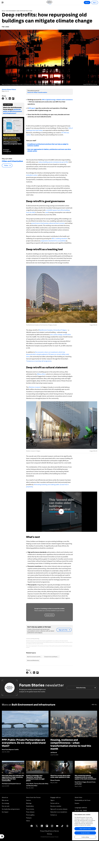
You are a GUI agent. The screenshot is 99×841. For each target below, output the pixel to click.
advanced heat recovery (57, 223)
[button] (61, 511)
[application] (61, 512)
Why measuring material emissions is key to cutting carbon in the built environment (85, 777)
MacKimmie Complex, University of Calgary (53, 330)
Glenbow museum (34, 387)
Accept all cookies (85, 833)
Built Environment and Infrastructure (17, 11)
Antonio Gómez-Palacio (9, 89)
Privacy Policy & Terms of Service (49, 831)
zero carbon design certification (60, 334)
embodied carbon (32, 175)
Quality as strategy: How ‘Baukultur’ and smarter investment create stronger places (35, 778)
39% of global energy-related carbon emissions (57, 99)
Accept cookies (49, 615)
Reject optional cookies (85, 828)
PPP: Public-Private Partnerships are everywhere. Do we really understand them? (24, 742)
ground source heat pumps (39, 223)
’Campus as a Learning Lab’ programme (38, 361)
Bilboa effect (41, 374)
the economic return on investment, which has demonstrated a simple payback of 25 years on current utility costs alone (47, 354)
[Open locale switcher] (2, 836)
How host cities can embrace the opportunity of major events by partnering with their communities (13, 778)
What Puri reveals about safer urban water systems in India (60, 776)
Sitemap (49, 834)
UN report (32, 108)
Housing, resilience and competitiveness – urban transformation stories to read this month (70, 744)
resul (46, 212)
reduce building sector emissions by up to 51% (53, 162)
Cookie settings (85, 837)
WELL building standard (59, 238)
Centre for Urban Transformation (37, 92)
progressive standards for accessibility (53, 241)
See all (94, 704)
